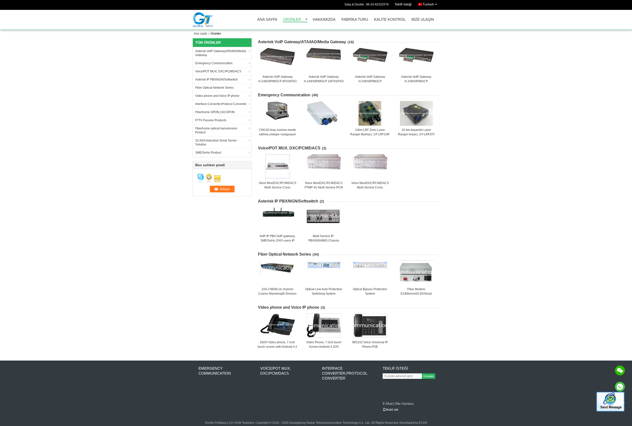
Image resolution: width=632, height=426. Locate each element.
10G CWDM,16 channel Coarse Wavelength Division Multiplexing (277, 293)
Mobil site (392, 409)
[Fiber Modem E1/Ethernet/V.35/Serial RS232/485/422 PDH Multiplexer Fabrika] (416, 272)
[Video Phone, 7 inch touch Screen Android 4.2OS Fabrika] (323, 325)
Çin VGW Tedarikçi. (242, 423)
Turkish (428, 4)
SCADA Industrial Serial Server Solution (216, 142)
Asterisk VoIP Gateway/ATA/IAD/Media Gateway (220, 53)
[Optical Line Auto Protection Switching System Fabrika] (323, 272)
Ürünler (292, 19)
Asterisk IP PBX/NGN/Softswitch (216, 79)
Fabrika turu (354, 19)
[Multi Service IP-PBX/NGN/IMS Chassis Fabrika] (323, 219)
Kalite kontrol (390, 19)
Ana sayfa (267, 19)
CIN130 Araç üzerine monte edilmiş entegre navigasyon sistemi (277, 134)
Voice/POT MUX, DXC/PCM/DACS (218, 71)
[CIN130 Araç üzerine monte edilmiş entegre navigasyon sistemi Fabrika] (277, 113)
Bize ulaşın (423, 19)
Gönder (428, 376)
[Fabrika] (322, 113)
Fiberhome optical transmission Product (216, 130)
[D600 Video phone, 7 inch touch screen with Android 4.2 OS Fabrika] (277, 325)
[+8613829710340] (620, 386)
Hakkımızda (324, 19)
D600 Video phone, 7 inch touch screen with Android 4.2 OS (277, 347)
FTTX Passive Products (210, 120)
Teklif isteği (403, 4)
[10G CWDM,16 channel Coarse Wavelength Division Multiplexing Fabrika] (277, 272)
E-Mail (388, 404)
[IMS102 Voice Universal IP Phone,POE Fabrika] (370, 325)
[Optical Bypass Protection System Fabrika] (370, 272)
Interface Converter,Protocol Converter (221, 104)
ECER (423, 423)
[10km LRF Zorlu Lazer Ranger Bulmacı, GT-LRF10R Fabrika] (370, 113)
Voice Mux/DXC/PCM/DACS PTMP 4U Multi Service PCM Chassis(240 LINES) (324, 187)
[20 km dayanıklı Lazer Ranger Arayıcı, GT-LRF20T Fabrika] (416, 113)
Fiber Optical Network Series (214, 87)
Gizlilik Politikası (216, 423)
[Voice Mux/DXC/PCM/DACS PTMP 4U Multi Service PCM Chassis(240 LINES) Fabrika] (323, 166)
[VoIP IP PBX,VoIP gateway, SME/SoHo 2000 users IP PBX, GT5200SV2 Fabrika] (277, 219)
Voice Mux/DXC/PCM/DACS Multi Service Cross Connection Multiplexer (277, 187)
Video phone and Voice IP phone (217, 96)
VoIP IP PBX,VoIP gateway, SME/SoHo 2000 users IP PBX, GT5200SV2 (277, 240)
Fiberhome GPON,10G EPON (215, 112)
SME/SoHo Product (208, 152)
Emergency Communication (214, 63)
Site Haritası (404, 404)
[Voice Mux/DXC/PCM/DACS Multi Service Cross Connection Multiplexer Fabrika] (277, 166)
